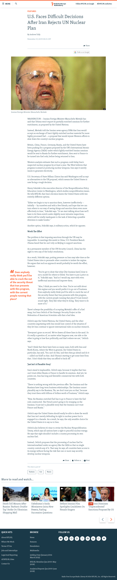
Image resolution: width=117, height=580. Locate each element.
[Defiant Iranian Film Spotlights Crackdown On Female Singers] (73, 494)
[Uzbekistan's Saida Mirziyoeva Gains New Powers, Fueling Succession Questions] (44, 494)
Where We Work (7, 542)
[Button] (86, 45)
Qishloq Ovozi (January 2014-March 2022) (41, 556)
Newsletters (34, 546)
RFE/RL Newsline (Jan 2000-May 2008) (43, 563)
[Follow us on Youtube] (60, 538)
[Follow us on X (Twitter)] (82, 538)
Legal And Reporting (9, 555)
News (32, 537)
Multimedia (34, 551)
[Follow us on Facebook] (88, 538)
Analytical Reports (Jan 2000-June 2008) (43, 570)
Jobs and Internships (9, 551)
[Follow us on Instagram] (71, 538)
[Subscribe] (104, 538)
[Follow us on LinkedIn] (93, 538)
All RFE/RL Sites (7, 559)
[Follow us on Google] (77, 538)
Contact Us (5, 564)
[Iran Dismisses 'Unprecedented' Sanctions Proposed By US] (101, 494)
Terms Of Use (6, 546)
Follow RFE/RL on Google (85, 4)
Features (31, 11)
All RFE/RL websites (104, 4)
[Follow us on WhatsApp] (98, 538)
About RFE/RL (7, 537)
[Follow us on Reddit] (66, 538)
